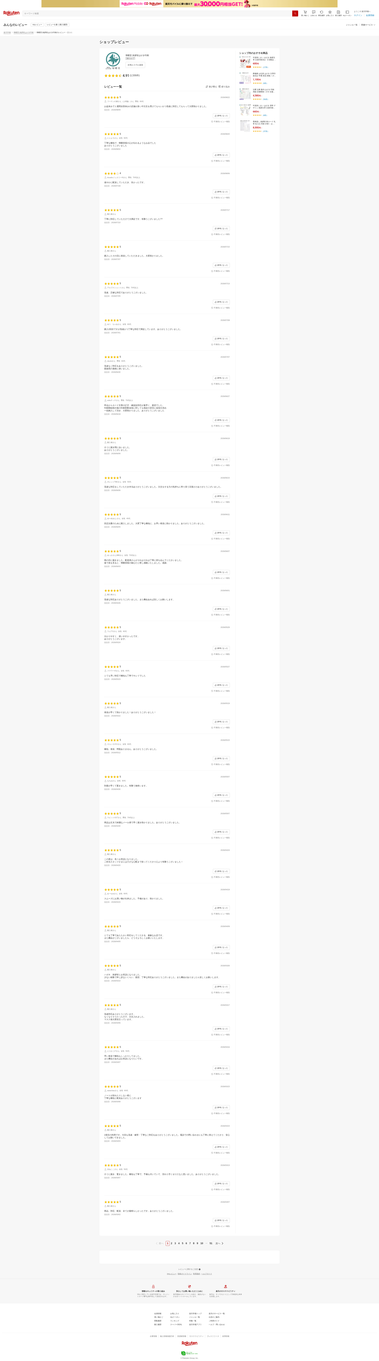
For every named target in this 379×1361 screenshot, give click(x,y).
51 (211, 1243)
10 (201, 1243)
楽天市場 (7, 32)
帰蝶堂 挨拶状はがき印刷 (24, 32)
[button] (313, 13)
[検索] (295, 13)
